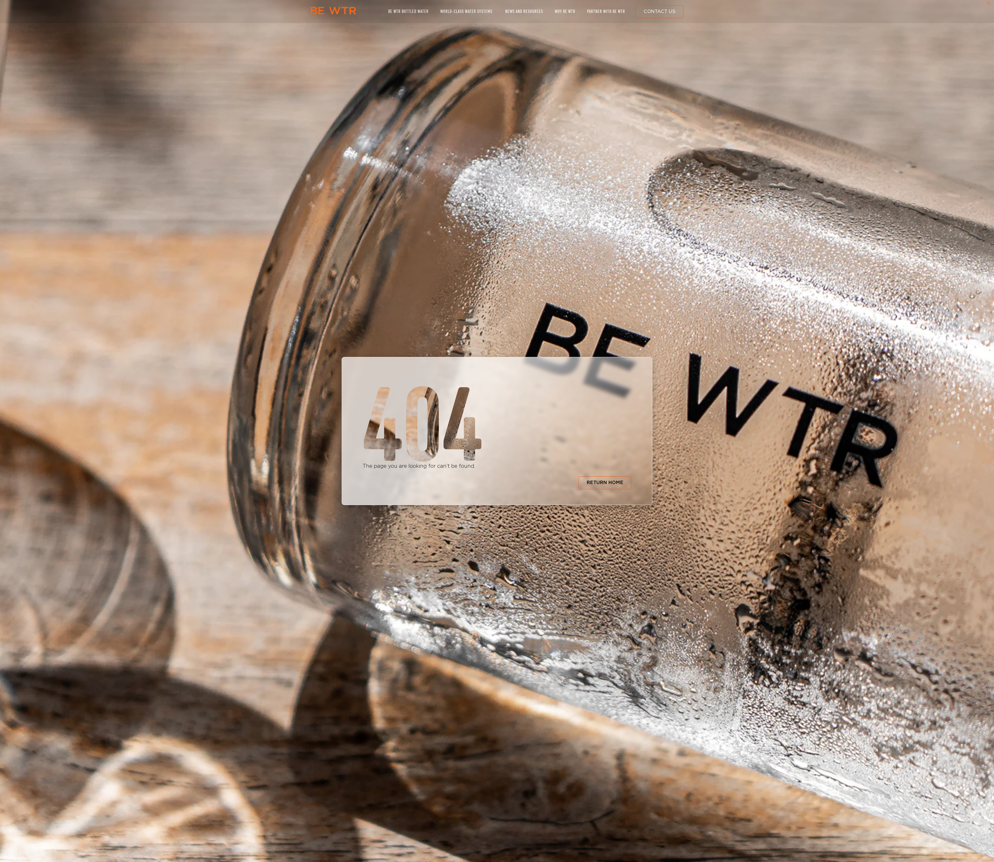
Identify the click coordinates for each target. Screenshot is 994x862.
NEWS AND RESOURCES (524, 11)
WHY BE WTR (565, 11)
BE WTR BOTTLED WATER (408, 11)
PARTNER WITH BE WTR (606, 11)
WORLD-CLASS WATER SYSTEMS (466, 11)
